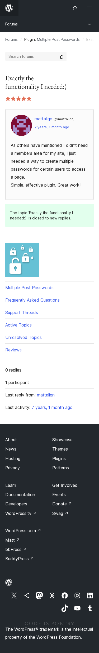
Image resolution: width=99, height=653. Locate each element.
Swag (60, 513)
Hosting (12, 458)
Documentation (20, 494)
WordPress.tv (21, 513)
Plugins (59, 458)
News (10, 449)
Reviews (13, 349)
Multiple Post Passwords (58, 39)
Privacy (12, 467)
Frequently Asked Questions (32, 300)
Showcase (62, 439)
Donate (62, 503)
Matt (12, 540)
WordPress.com (23, 530)
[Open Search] (74, 8)
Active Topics (18, 325)
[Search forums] (61, 56)
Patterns (60, 467)
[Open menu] (90, 8)
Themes (60, 449)
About (11, 439)
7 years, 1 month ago (52, 127)
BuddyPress (19, 558)
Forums (11, 24)
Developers (16, 503)
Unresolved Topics (23, 337)
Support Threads (21, 312)
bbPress (16, 549)
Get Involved (65, 485)
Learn (10, 485)
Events (59, 494)
